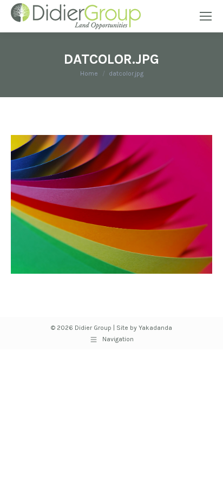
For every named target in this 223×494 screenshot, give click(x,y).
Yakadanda (155, 327)
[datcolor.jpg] (111, 204)
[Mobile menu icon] (205, 16)
